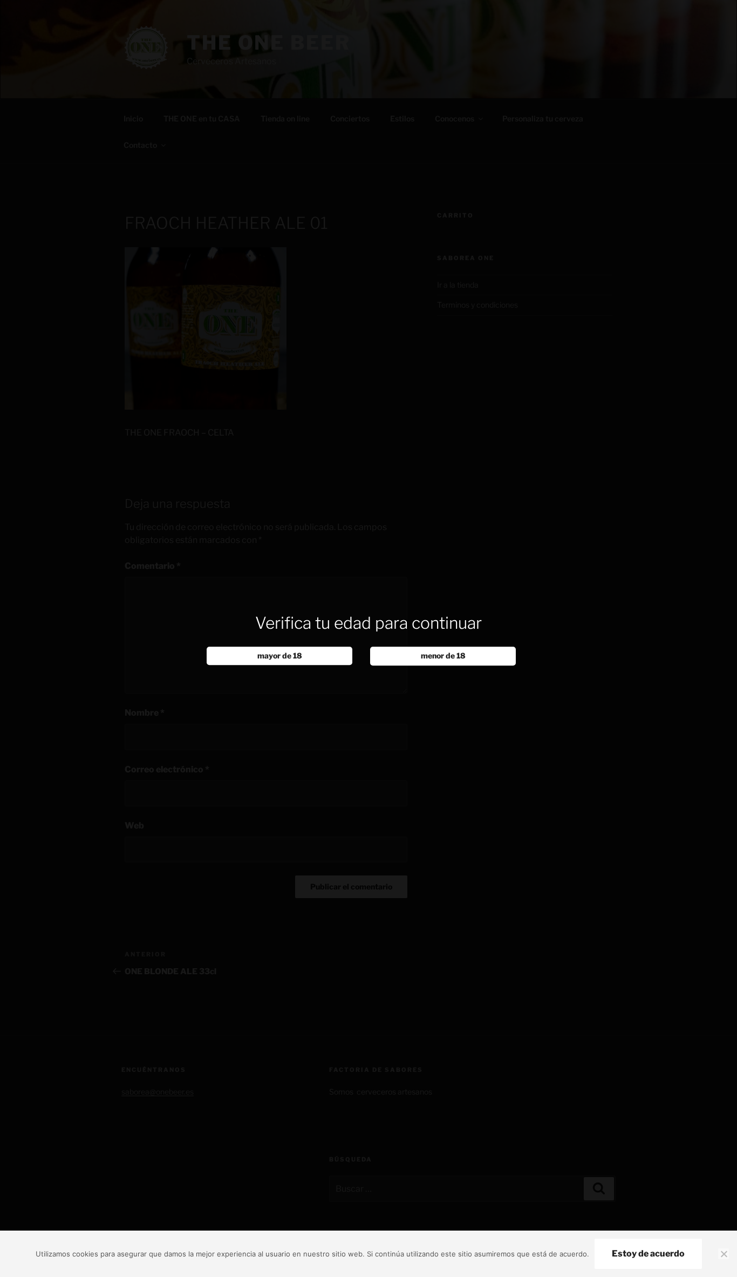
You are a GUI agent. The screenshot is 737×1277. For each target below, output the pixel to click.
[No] (723, 1253)
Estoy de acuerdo (648, 1253)
